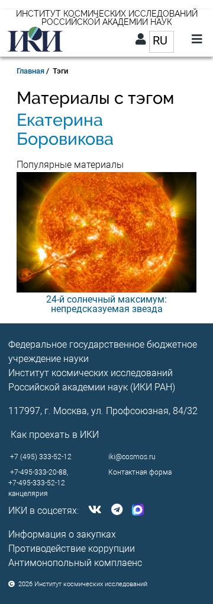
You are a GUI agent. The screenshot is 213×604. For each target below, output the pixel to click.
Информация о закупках (62, 534)
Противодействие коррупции (71, 548)
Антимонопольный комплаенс (75, 562)
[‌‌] (92, 510)
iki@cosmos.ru (132, 457)
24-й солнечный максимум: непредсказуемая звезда (106, 304)
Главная (30, 70)
